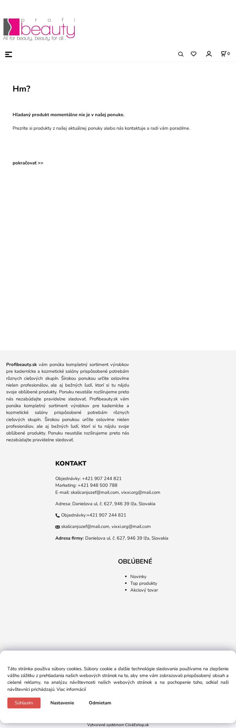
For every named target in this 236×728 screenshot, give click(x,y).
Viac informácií (71, 689)
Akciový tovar (144, 590)
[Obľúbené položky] (193, 54)
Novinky (138, 576)
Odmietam (100, 703)
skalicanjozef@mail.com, (95, 492)
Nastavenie (62, 703)
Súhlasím (24, 703)
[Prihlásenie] (208, 53)
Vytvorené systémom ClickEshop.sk (118, 724)
